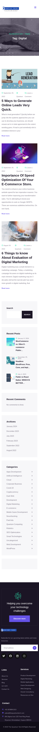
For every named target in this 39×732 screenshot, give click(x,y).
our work (5, 686)
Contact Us (5, 689)
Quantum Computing (14, 524)
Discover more (20, 619)
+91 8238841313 (10, 709)
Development (11, 500)
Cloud (8, 480)
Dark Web (10, 496)
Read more (6, 136)
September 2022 (12, 446)
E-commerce (11, 508)
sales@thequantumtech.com (14, 713)
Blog (3, 682)
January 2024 (11, 426)
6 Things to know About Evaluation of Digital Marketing (17, 257)
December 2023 (12, 431)
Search (9, 308)
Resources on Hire (27, 695)
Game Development (27, 685)
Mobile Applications (27, 682)
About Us (5, 676)
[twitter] (3, 656)
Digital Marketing (13, 504)
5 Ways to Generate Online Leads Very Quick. (17, 105)
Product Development (28, 675)
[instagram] (24, 656)
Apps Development (13, 472)
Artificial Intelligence (14, 476)
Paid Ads (9, 520)
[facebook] (10, 656)
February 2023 (12, 441)
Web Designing (26, 688)
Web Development (13, 544)
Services (4, 679)
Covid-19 (10, 488)
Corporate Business (14, 484)
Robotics (9, 528)
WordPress (10, 548)
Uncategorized (12, 540)
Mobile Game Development (17, 512)
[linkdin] (17, 656)
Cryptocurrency (12, 492)
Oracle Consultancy (27, 692)
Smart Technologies (14, 536)
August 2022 (11, 450)
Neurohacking (11, 516)
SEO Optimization (13, 532)
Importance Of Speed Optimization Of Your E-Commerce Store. (18, 180)
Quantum (19, 96)
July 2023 (10, 436)
